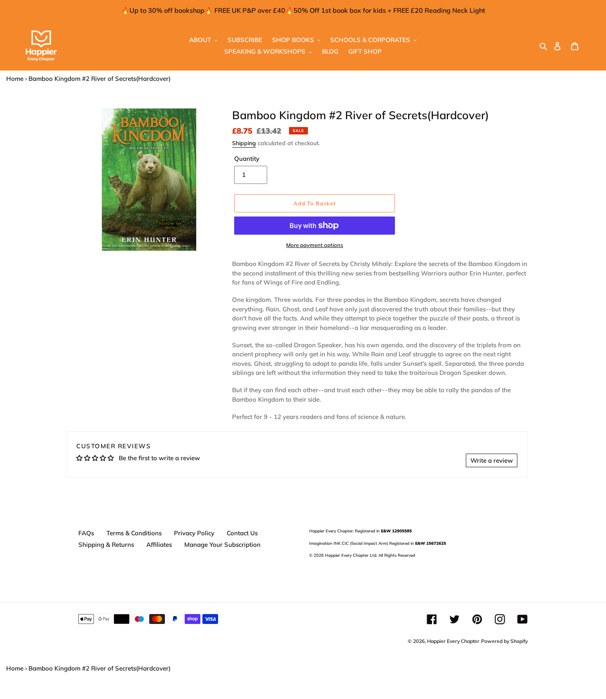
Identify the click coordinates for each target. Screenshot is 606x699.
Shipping (244, 143)
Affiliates (159, 544)
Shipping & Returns (106, 544)
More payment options (314, 245)
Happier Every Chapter (453, 641)
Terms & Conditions (134, 533)
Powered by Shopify (504, 641)
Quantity (246, 158)
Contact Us (242, 533)
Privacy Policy (194, 533)
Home (14, 78)
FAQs (86, 533)
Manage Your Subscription (222, 544)
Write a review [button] (491, 460)
